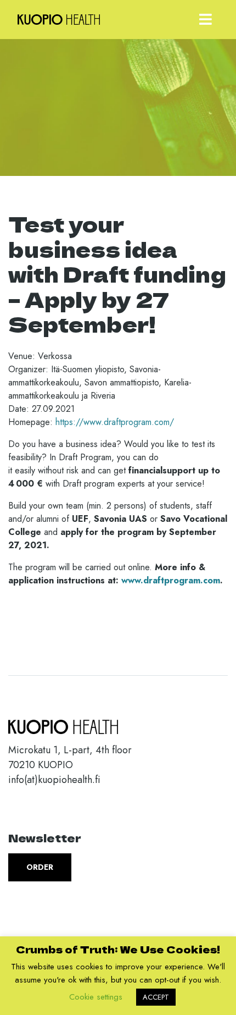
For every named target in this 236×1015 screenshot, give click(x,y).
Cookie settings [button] (95, 997)
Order (39, 867)
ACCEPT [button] (156, 997)
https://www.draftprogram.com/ (114, 422)
